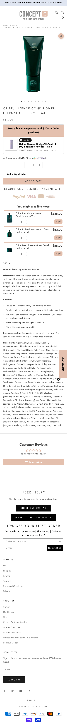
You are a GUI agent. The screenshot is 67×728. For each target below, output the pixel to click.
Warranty (7, 581)
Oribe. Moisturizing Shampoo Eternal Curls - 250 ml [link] (33, 231)
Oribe (45, 150)
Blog (5, 617)
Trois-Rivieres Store (12, 632)
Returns (6, 575)
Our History (8, 611)
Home (6, 25)
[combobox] (32, 541)
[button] (33, 158)
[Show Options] (60, 541)
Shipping (7, 570)
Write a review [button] (33, 462)
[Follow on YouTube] (20, 691)
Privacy (6, 591)
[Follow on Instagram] (12, 691)
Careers (6, 606)
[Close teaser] (58, 379)
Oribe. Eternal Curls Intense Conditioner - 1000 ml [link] (28, 215)
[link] (9, 218)
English (32, 700)
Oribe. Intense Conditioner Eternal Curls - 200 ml (32, 28)
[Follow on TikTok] (29, 691)
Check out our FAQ (34, 508)
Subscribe (14, 679)
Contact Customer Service (15, 622)
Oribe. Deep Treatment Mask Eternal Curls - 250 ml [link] (32, 247)
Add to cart (33, 181)
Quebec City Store (11, 627)
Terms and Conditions (13, 586)
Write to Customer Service (33, 517)
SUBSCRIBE (54, 548)
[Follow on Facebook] (4, 691)
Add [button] (58, 221)
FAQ (5, 565)
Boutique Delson (10, 642)
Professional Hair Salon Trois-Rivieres (20, 637)
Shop (14, 25)
